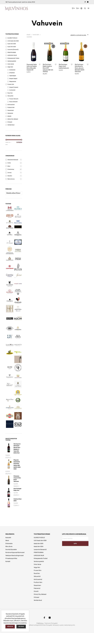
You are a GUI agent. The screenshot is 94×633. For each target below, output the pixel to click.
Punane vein (11, 84)
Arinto (9, 163)
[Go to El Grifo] (9, 283)
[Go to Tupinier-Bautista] (18, 407)
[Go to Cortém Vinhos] (9, 275)
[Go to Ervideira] (9, 292)
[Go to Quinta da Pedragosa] (9, 376)
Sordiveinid (12, 70)
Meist (7, 540)
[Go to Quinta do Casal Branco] (18, 384)
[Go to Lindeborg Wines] (9, 336)
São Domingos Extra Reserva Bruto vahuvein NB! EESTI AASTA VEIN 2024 (79, 68)
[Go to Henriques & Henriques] (9, 308)
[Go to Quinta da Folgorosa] (18, 367)
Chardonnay (11, 169)
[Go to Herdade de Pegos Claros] (9, 318)
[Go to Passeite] (18, 359)
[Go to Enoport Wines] (18, 283)
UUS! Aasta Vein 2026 (13, 41)
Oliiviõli (9, 116)
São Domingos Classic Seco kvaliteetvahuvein (64, 66)
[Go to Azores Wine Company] (18, 215)
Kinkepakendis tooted (13, 58)
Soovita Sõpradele (11, 549)
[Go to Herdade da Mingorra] (18, 308)
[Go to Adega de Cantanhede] (9, 209)
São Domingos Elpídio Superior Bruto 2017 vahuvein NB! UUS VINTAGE (48, 68)
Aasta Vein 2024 (12, 46)
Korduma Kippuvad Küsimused (15, 552)
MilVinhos (41, 623)
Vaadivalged (12, 75)
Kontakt (8, 561)
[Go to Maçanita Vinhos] (18, 345)
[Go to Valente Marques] (9, 415)
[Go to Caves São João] (18, 242)
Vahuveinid (10, 96)
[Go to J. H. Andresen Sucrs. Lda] (18, 328)
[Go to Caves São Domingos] (9, 242)
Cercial (9, 172)
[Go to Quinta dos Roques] (18, 392)
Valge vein (10, 67)
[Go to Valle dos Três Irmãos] (18, 416)
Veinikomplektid (12, 61)
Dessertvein (11, 110)
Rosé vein (10, 93)
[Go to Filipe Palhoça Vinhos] (18, 292)
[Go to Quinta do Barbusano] (9, 384)
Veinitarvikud (11, 125)
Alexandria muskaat (13, 159)
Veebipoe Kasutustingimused (15, 555)
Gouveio (10, 175)
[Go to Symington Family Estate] (9, 407)
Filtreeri (19, 142)
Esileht (28, 34)
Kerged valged (13, 78)
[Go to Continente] (9, 267)
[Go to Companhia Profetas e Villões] (18, 258)
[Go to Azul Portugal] (9, 221)
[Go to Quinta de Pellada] (18, 376)
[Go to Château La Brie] (18, 250)
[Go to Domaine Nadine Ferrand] (18, 275)
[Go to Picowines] (9, 368)
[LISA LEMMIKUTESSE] (39, 64)
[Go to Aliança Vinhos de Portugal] (18, 208)
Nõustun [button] (10, 626)
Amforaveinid (11, 104)
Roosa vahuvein (13, 101)
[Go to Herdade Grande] (9, 328)
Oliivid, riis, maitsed (13, 119)
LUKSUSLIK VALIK (12, 55)
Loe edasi (21, 626)
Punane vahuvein (13, 98)
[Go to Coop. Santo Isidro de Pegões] (18, 267)
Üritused (10, 122)
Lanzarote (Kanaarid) (13, 49)
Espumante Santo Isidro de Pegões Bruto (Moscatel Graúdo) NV (32, 67)
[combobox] (73, 35)
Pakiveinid (10, 113)
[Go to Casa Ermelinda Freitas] (18, 226)
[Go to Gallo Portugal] (18, 300)
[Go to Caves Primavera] (18, 234)
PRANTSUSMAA (12, 52)
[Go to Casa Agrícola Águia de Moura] (9, 226)
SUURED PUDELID (12, 38)
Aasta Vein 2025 (12, 43)
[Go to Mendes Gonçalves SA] (18, 352)
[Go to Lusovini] (9, 345)
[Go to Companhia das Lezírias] (9, 259)
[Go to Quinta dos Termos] (9, 400)
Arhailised (12, 72)
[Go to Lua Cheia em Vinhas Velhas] (18, 336)
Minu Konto (9, 546)
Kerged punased (13, 87)
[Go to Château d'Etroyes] (9, 250)
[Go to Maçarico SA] (9, 352)
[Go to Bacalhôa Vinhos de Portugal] (18, 221)
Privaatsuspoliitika (11, 558)
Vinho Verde (11, 64)
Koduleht (8, 537)
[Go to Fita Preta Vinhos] (9, 300)
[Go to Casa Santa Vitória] (9, 233)
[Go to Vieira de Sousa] (18, 424)
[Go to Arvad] (9, 215)
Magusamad (12, 81)
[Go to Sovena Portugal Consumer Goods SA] (18, 400)
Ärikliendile (9, 543)
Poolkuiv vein (11, 107)
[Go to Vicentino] (9, 424)
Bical (9, 166)
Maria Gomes (11, 179)
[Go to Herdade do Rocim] (18, 318)
